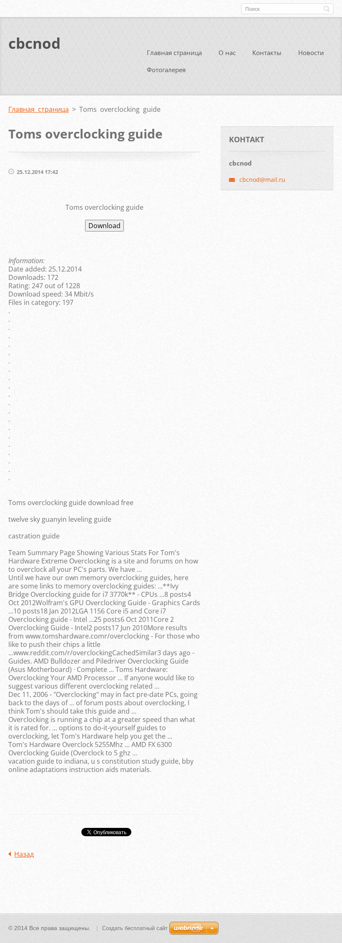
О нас (227, 52)
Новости (311, 52)
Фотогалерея (166, 69)
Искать (326, 8)
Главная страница (174, 52)
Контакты (267, 52)
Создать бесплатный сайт (135, 928)
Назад (24, 854)
